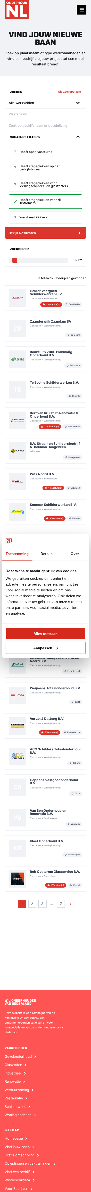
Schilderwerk (15, 1106)
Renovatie (13, 1081)
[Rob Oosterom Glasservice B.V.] (45, 878)
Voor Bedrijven (16, 1188)
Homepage (14, 1138)
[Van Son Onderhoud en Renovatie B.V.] (45, 817)
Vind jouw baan (17, 1147)
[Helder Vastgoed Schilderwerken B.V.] (45, 298)
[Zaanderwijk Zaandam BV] (45, 328)
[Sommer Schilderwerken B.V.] (45, 512)
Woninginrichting (18, 1115)
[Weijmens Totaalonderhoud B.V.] (45, 695)
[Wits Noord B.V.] (45, 481)
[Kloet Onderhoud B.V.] (45, 848)
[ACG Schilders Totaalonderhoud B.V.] (45, 756)
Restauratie (14, 1098)
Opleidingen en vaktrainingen (28, 1163)
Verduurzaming (17, 1090)
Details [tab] (46, 553)
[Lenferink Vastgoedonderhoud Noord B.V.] (45, 664)
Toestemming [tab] (17, 553)
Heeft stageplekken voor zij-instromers (40, 201)
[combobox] (44, 102)
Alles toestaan (45, 634)
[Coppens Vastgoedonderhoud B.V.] (45, 787)
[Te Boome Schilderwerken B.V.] (45, 389)
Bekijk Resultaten (22, 233)
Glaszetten (13, 1064)
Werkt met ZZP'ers (33, 217)
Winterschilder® (17, 1180)
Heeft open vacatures (35, 152)
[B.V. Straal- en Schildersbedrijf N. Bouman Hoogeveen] (45, 450)
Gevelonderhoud (18, 1056)
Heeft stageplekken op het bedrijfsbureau (39, 167)
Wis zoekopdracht (69, 91)
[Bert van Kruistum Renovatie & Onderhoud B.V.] (45, 420)
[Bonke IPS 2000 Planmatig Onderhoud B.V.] (45, 359)
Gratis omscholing (19, 1155)
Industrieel (13, 1073)
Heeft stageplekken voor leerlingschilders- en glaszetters (43, 184)
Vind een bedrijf (17, 1172)
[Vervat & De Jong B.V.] (45, 726)
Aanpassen (42, 648)
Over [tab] (75, 553)
